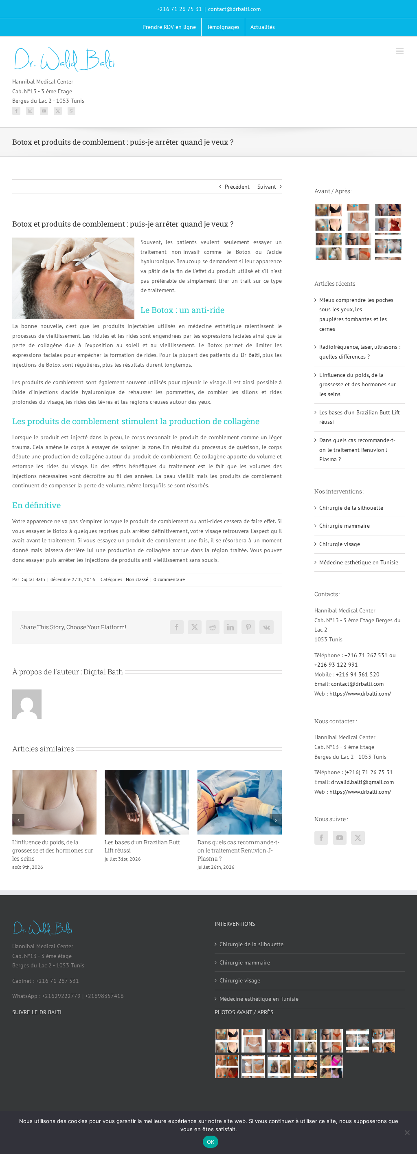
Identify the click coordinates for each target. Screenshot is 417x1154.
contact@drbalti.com (234, 9)
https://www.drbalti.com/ (360, 693)
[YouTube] (44, 111)
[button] (18, 820)
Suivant (266, 186)
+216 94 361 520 (358, 674)
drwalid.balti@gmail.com (362, 782)
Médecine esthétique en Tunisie (358, 562)
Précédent (237, 186)
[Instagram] (30, 111)
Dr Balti (250, 355)
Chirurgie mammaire (344, 525)
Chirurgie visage (339, 544)
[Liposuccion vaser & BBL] (388, 217)
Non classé (137, 579)
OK (211, 1142)
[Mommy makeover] (358, 217)
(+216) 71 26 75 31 (369, 772)
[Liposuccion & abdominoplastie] (358, 246)
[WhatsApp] (71, 111)
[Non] (407, 1132)
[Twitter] (58, 111)
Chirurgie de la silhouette (351, 507)
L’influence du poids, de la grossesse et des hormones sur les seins (51, 850)
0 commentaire (169, 579)
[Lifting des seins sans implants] (328, 246)
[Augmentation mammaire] (328, 217)
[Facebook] (16, 111)
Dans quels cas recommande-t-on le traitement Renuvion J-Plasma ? (236, 850)
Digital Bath (32, 579)
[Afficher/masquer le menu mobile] (400, 51)
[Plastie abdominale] (253, 1067)
